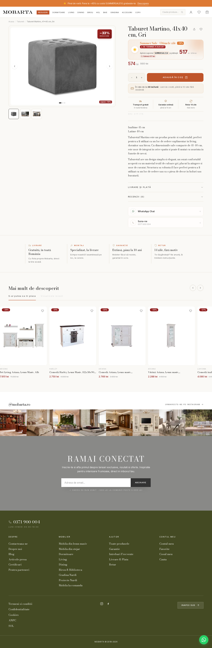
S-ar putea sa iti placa (22, 296)
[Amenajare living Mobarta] (40, 422)
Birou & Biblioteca (70, 570)
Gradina (115, 12)
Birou (90, 12)
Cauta (163, 559)
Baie (105, 12)
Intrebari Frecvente (121, 554)
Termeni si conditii (20, 604)
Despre (13, 537)
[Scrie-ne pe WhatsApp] (203, 639)
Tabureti (20, 21)
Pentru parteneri (19, 570)
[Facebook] (108, 603)
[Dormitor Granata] (92, 422)
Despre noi (15, 549)
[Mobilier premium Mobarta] (119, 422)
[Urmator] (200, 288)
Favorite (164, 549)
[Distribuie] (194, 29)
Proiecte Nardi (68, 580)
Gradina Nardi (68, 575)
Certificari (15, 565)
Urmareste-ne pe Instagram (182, 404)
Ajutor (114, 537)
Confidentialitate (19, 609)
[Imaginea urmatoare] (109, 66)
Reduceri (43, 12)
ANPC (12, 620)
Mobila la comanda (70, 585)
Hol (98, 12)
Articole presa (18, 559)
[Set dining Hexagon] (172, 422)
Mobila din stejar (69, 549)
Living (71, 12)
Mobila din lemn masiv (73, 544)
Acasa (11, 21)
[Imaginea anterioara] (14, 66)
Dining (80, 12)
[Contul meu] (190, 12)
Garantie (114, 549)
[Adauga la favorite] (201, 29)
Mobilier (64, 537)
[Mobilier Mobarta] (13, 422)
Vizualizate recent (52, 296)
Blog (11, 554)
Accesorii (127, 12)
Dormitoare (58, 12)
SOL (11, 626)
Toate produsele (119, 544)
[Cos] (207, 12)
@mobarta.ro (19, 404)
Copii (137, 12)
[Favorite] (199, 12)
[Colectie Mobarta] (146, 422)
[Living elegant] (66, 422)
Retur (112, 565)
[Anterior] (193, 288)
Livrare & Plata (118, 559)
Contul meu (167, 537)
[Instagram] (101, 603)
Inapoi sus (188, 605)
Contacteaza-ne (18, 544)
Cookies (14, 615)
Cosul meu (165, 554)
